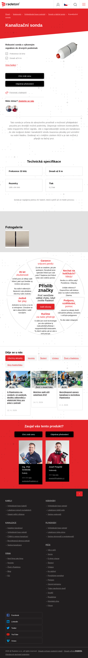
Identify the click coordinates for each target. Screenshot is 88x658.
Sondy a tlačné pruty (56, 14)
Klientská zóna (53, 601)
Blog (12, 387)
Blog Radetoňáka (15, 365)
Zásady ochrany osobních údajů (50, 651)
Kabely (8, 501)
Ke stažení (52, 571)
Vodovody (17, 14)
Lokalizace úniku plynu (56, 532)
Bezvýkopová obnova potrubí (19, 541)
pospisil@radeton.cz (56, 478)
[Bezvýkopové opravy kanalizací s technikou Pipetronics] (70, 373)
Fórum (50, 605)
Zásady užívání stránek (72, 651)
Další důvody (45, 307)
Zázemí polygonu (54, 584)
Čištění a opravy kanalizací (18, 536)
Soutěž (50, 593)
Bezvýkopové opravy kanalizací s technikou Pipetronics (69, 395)
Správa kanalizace (15, 545)
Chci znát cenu (24, 76)
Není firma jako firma (15, 558)
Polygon (51, 580)
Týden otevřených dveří (57, 588)
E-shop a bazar (53, 558)
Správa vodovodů (54, 514)
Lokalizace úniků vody (56, 510)
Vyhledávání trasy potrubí (34, 14)
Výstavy (55, 358)
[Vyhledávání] (75, 4)
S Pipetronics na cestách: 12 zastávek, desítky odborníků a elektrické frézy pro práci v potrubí (17, 397)
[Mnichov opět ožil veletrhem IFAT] (43, 373)
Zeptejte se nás (26, 101)
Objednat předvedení (25, 84)
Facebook (15, 615)
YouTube (14, 634)
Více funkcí (10, 65)
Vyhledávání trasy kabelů (17, 506)
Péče (48, 545)
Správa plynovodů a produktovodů (61, 536)
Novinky (31, 358)
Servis (50, 554)
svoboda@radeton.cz (30, 481)
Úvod (7, 14)
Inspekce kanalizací (15, 528)
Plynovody (51, 523)
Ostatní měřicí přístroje (16, 514)
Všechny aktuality (15, 358)
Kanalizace (10, 523)
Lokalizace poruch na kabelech (19, 510)
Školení (43, 358)
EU (9, 576)
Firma (8, 553)
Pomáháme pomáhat (56, 576)
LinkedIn (14, 622)
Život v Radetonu (71, 358)
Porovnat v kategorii (18, 92)
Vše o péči (52, 550)
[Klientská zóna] (58, 4)
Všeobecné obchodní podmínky (17, 654)
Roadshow (52, 597)
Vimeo (13, 641)
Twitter (13, 628)
